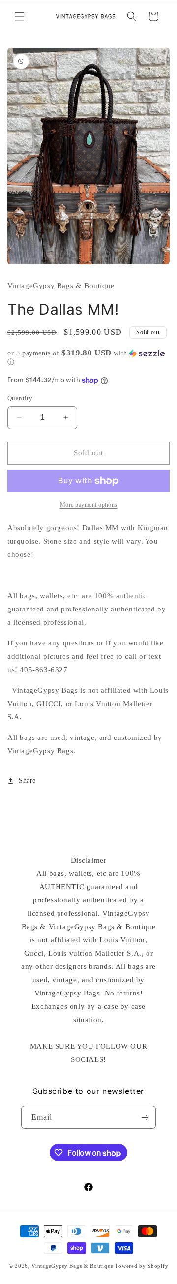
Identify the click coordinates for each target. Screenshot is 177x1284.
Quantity (19, 398)
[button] (19, 16)
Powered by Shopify (142, 1266)
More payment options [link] (89, 504)
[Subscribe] (144, 1117)
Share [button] (27, 780)
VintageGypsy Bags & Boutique (72, 1266)
